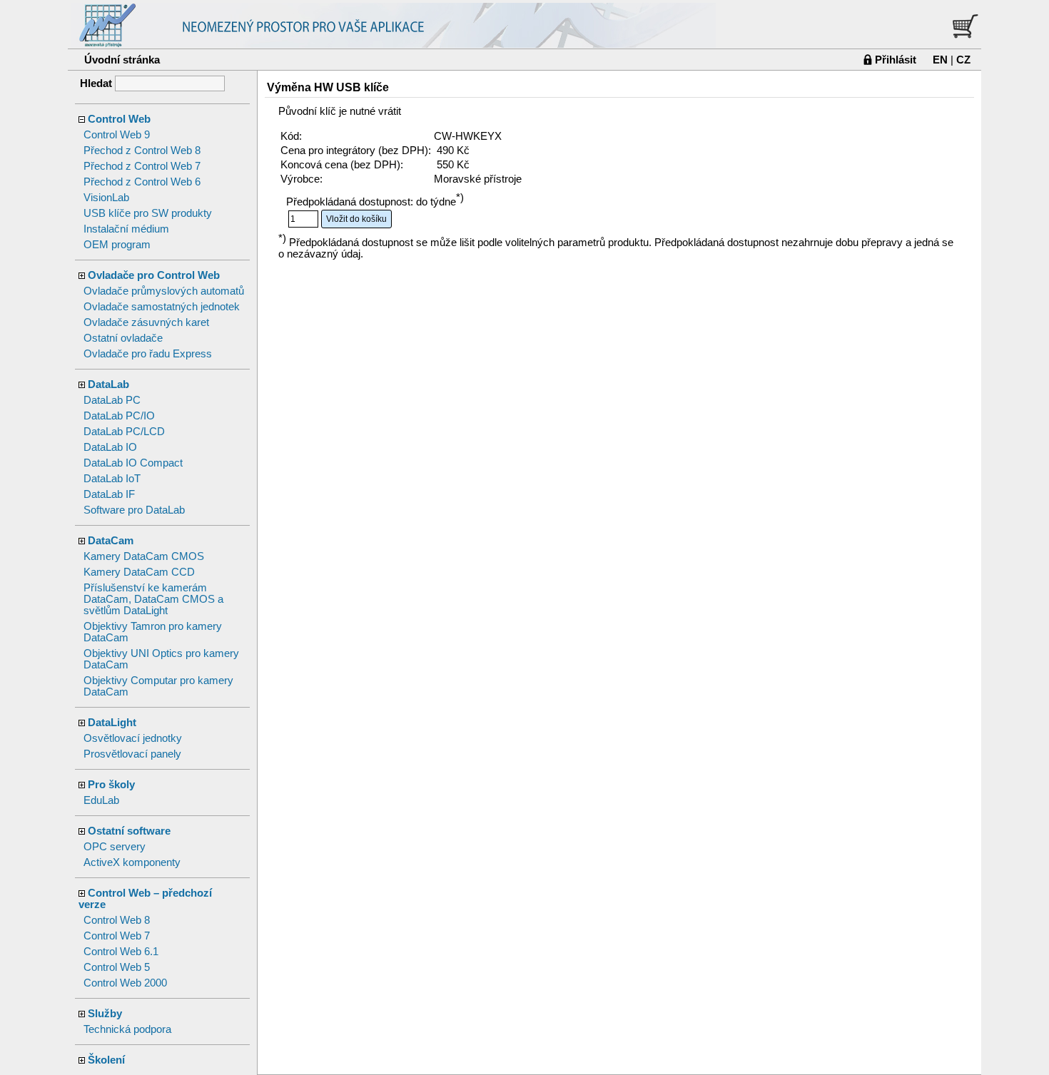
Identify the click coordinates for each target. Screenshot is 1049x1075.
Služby (105, 1013)
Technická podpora (127, 1029)
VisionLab (106, 197)
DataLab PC (112, 400)
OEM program (117, 244)
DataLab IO (110, 447)
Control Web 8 (116, 920)
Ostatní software (129, 831)
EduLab (101, 800)
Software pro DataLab (134, 510)
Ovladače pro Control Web (154, 275)
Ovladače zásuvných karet (146, 322)
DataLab (108, 384)
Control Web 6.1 (120, 951)
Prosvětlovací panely (132, 754)
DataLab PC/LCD (124, 431)
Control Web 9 (116, 135)
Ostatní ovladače (123, 338)
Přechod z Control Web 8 (142, 150)
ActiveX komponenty (132, 862)
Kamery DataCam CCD (139, 572)
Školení (106, 1060)
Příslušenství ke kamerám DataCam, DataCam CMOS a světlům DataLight (153, 599)
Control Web (119, 119)
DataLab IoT (112, 478)
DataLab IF (109, 494)
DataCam (110, 540)
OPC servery (114, 846)
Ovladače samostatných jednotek (161, 306)
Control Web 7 (116, 936)
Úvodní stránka (122, 60)
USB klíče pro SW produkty (147, 213)
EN (940, 60)
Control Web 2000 (125, 983)
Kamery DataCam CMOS (143, 556)
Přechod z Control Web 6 (142, 182)
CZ (963, 60)
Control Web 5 (116, 967)
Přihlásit (895, 60)
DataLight (112, 722)
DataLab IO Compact (133, 463)
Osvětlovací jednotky (132, 738)
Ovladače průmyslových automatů (163, 291)
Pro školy (111, 784)
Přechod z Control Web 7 (142, 166)
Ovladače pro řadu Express (147, 354)
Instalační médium (126, 229)
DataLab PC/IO (119, 416)
